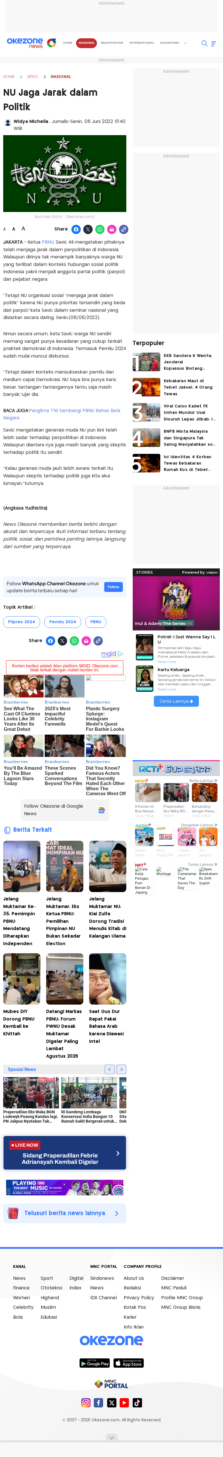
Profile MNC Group (182, 1298)
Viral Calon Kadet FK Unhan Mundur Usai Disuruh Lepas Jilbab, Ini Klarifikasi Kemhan (190, 413)
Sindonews (102, 1278)
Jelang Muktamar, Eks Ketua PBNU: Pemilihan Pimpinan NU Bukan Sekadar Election (63, 921)
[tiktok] (137, 1402)
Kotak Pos (135, 1307)
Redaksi (132, 1288)
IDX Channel (103, 1298)
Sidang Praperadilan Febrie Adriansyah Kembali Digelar (60, 1158)
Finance (21, 1288)
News (19, 1278)
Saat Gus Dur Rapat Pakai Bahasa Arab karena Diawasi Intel (106, 1026)
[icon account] (7, 122)
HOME (9, 77)
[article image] (146, 362)
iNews (97, 1288)
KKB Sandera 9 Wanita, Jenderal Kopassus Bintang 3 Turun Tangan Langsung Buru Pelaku (188, 363)
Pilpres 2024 (21, 622)
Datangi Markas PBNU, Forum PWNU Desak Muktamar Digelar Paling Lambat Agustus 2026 (64, 1034)
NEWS (32, 77)
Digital (76, 1278)
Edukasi (49, 1317)
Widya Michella (32, 121)
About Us (134, 1278)
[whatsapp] (100, 229)
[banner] (64, 1187)
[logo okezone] (111, 1340)
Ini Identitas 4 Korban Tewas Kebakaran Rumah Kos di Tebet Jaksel (187, 464)
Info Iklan (134, 1327)
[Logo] (51, 43)
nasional (86, 42)
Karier (130, 1317)
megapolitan (112, 42)
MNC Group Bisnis (181, 1307)
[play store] (94, 1363)
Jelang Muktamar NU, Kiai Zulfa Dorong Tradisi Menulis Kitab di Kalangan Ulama (107, 917)
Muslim (48, 1307)
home (67, 42)
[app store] (128, 1363)
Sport (47, 1278)
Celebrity (23, 1307)
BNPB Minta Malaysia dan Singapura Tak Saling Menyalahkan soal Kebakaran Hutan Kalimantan (190, 439)
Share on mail (112, 229)
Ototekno (51, 1288)
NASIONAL (61, 77)
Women (21, 1298)
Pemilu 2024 (62, 622)
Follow (113, 587)
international (142, 42)
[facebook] (98, 1402)
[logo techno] (25, 43)
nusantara (169, 42)
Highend (50, 1298)
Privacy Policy (139, 1298)
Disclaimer (172, 1278)
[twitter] (111, 1402)
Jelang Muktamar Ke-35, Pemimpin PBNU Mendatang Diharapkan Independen (19, 921)
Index (75, 1288)
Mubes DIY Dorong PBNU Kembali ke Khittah (19, 1023)
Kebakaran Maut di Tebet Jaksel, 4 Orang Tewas (188, 387)
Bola (18, 1317)
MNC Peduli (173, 1288)
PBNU (47, 242)
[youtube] (124, 1402)
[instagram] (86, 1402)
